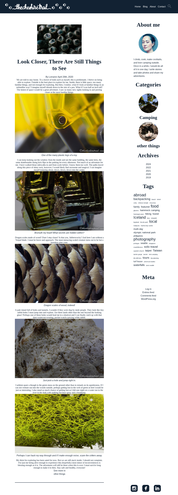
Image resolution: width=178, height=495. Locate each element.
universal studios (149, 261)
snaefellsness (138, 247)
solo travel (151, 246)
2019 (148, 177)
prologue (136, 243)
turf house (138, 261)
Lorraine (53, 77)
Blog (145, 6)
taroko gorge (138, 254)
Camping (148, 117)
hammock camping (150, 210)
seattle (144, 243)
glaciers (136, 210)
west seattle (150, 265)
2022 (148, 167)
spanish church (139, 251)
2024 (148, 164)
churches (152, 203)
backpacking (142, 198)
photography (145, 239)
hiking (148, 213)
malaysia (136, 225)
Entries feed (148, 292)
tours (146, 257)
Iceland (140, 217)
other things (59, 474)
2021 (148, 171)
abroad (140, 195)
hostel (156, 213)
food (155, 206)
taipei (148, 250)
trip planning (155, 258)
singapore (152, 243)
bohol (159, 199)
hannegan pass (139, 214)
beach (154, 199)
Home (138, 6)
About (153, 6)
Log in (148, 289)
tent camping (153, 254)
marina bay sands (147, 225)
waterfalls (139, 264)
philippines (138, 236)
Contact (161, 6)
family (137, 206)
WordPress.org (148, 299)
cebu (135, 203)
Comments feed (148, 296)
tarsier (145, 254)
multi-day (138, 229)
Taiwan (157, 250)
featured (145, 206)
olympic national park (145, 232)
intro (148, 218)
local (153, 221)
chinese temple (143, 203)
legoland (136, 222)
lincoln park (144, 222)
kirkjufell (154, 218)
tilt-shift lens (137, 258)
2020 (148, 174)
